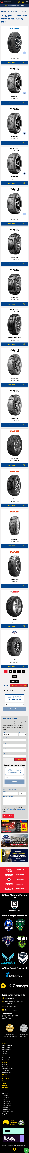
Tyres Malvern (6, 1109)
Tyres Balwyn (5, 1095)
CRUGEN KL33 (14, 257)
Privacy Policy (10, 809)
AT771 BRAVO (14, 458)
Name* (4, 738)
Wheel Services (6, 1072)
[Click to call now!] (19, 2)
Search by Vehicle (7, 1045)
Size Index (5, 1093)
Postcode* (5, 754)
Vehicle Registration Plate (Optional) (9, 790)
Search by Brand (6, 1049)
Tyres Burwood (6, 1101)
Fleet (3, 1081)
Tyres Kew (5, 1107)
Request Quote (8, 815)
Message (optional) (7, 796)
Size (3, 732)
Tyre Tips (4, 1054)
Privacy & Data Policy (11, 1145)
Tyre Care (4, 1051)
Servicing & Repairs (7, 1068)
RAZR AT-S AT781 (14, 579)
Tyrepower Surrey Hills (16, 6)
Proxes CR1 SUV (14, 56)
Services (4, 1062)
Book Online (6, 1079)
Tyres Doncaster (6, 1105)
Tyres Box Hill (6, 1097)
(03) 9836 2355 (10, 1007)
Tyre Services (5, 1070)
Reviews (5, 1087)
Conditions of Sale (21, 1145)
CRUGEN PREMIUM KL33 (14, 338)
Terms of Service (21, 809)
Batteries (4, 1064)
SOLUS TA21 (14, 378)
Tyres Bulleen (5, 1099)
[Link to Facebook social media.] (14, 1149)
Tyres (3, 1043)
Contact (4, 1077)
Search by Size (6, 1047)
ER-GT (14, 499)
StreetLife (14, 619)
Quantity (21, 732)
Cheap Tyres (5, 1116)
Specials (4, 1074)
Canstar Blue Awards (7, 1112)
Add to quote (11, 62)
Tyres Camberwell (7, 1103)
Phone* (4, 743)
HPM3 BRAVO (14, 539)
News (4, 1083)
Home (4, 11)
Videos (4, 1085)
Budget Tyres (5, 1114)
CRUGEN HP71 (14, 96)
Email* (4, 748)
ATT (14, 660)
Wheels (4, 1056)
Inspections (5, 1066)
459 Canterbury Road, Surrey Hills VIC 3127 (14, 1002)
